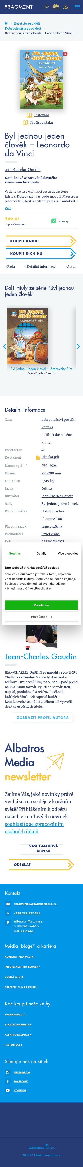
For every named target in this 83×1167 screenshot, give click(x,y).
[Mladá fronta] (27, 1127)
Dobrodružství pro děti (23, 28)
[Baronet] (46, 1127)
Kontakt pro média (19, 956)
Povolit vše (41, 605)
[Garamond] (37, 1127)
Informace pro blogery (22, 966)
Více (8, 208)
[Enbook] (74, 1127)
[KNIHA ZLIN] (37, 1119)
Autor (71, 266)
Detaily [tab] (41, 553)
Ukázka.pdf (50, 457)
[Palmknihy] (74, 1119)
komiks (47, 427)
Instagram (22, 1072)
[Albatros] (9, 1111)
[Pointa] (18, 1127)
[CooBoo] (18, 1111)
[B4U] (9, 1119)
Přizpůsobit (39, 616)
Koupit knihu (24, 241)
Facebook (21, 1081)
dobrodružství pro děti (59, 419)
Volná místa (14, 977)
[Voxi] (55, 1119)
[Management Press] (74, 1111)
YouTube (20, 1090)
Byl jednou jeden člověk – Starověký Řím (41, 369)
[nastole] (55, 1111)
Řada (11, 266)
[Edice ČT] (65, 1119)
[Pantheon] (9, 1127)
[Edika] (46, 1111)
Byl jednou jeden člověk (60, 504)
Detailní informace (41, 266)
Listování (41, 115)
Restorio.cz (13, 1045)
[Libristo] (55, 1127)
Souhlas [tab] (15, 553)
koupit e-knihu (26, 253)
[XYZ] (37, 1111)
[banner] (17, 7)
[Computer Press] (65, 1111)
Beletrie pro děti (27, 23)
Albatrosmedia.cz (18, 1024)
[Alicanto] (27, 1119)
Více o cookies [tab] (68, 553)
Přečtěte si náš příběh (21, 987)
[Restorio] (65, 1127)
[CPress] (18, 1119)
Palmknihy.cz (15, 1014)
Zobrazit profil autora (43, 717)
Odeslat (22, 864)
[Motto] (27, 1111)
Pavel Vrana (51, 534)
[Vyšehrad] (46, 1119)
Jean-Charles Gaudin (22, 169)
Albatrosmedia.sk (18, 1034)
